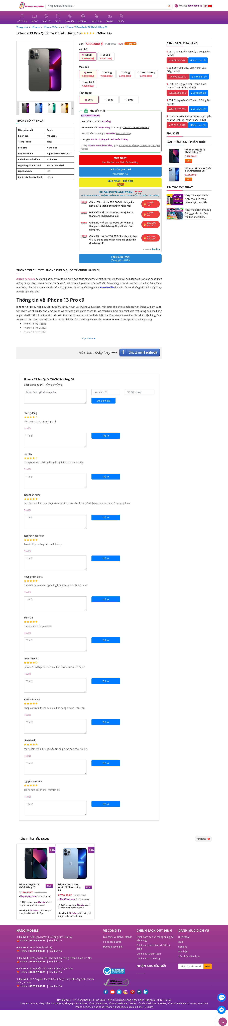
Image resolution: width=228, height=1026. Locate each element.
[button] (18, 108)
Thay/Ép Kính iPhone (76, 1003)
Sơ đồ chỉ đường (112, 941)
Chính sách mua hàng (148, 958)
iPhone (36, 27)
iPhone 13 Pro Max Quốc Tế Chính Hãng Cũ (198, 169)
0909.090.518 (194, 5)
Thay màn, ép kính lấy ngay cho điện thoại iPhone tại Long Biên (196, 199)
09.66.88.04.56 (178, 92)
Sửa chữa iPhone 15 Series (138, 1006)
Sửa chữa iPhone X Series (122, 1003)
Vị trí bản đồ (198, 60)
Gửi (207, 966)
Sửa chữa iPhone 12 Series (182, 1003)
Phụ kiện (183, 951)
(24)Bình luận (104, 33)
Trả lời (27, 428)
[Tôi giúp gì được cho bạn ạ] (221, 997)
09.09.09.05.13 (179, 76)
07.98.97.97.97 (178, 109)
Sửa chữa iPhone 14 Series (108, 1006)
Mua (189, 160)
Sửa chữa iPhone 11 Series (151, 1003)
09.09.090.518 (178, 60)
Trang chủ (22, 27)
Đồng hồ (182, 946)
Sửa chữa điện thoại (189, 956)
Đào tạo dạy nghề (113, 946)
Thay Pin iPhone (29, 1003)
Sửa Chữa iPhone (97, 1003)
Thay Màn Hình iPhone (51, 1003)
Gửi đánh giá (103, 400)
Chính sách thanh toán (149, 953)
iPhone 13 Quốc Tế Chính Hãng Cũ (195, 151)
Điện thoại (183, 936)
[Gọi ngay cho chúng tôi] (207, 1021)
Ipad (180, 941)
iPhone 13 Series (53, 27)
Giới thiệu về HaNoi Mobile (117, 936)
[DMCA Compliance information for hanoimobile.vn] (118, 982)
